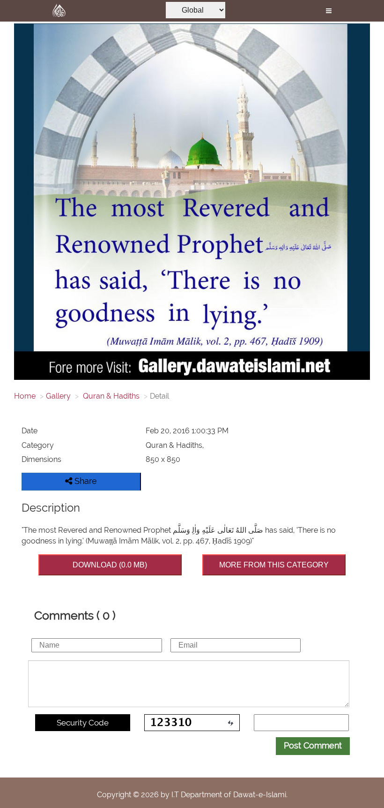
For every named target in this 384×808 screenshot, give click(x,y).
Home (25, 396)
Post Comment (313, 745)
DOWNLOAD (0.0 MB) (110, 565)
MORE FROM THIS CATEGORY (274, 565)
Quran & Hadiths (110, 396)
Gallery (58, 396)
